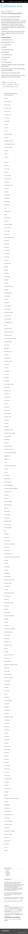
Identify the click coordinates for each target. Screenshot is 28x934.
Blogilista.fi (6, 850)
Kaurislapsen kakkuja (8, 322)
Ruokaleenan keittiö (8, 645)
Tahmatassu (6, 762)
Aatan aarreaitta (7, 104)
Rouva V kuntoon (7, 658)
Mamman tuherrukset (8, 501)
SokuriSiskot (6, 713)
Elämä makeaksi (7, 201)
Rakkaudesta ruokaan (8, 632)
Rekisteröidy (20, 1)
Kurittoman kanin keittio (8, 449)
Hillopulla (6, 270)
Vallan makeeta (7, 804)
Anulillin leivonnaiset (8, 134)
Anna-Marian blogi (7, 114)
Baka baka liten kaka (8, 147)
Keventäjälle (16, 84)
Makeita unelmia (7, 491)
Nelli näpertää (6, 573)
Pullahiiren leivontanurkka (9, 615)
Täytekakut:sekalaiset (12, 917)
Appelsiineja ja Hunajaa (8, 140)
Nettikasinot (11, 1)
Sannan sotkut (7, 671)
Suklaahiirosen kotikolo (8, 716)
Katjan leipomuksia (7, 351)
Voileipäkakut (19, 919)
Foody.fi (5, 847)
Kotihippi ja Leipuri (7, 416)
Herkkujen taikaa (7, 263)
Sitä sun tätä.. (7, 690)
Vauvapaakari (6, 808)
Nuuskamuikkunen (7, 576)
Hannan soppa (7, 230)
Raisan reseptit (7, 635)
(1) (7, 871)
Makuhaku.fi (6, 844)
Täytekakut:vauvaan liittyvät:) (8, 919)
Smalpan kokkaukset (8, 700)
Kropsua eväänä (7, 436)
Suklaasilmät (6, 736)
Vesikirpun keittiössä (8, 824)
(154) (8, 872)
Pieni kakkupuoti (7, 596)
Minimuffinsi (6, 534)
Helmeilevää (6, 240)
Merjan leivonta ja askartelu (9, 543)
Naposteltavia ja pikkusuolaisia (14, 911)
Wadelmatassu (7, 827)
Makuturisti (6, 508)
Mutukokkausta (7, 550)
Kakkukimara (6, 380)
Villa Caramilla (7, 817)
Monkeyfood (6, 537)
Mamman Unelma (7, 524)
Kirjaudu (25, 1)
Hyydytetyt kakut (16, 907)
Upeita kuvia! (15, 919)
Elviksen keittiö (7, 195)
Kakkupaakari (6, 371)
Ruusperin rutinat (7, 641)
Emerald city (6, 188)
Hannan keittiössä (7, 227)
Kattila (5, 325)
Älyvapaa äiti (6, 837)
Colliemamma (6, 182)
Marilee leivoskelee (7, 527)
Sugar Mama (6, 739)
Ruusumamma (7, 638)
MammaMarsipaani (7, 504)
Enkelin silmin (7, 204)
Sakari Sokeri (6, 667)
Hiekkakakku (6, 273)
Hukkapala (6, 279)
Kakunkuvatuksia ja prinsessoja (10, 338)
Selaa (16, 1)
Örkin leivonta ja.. (7, 840)
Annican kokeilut (7, 111)
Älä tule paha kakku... (8, 834)
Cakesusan (6, 157)
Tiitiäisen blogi (7, 769)
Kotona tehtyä (7, 410)
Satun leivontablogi (7, 674)
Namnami (6, 560)
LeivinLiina (6, 468)
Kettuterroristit (7, 439)
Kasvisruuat (19, 908)
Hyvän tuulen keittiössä (8, 286)
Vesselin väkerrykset (8, 821)
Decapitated (6, 185)
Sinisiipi (5, 693)
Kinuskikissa (6, 393)
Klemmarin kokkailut (8, 361)
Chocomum (6, 172)
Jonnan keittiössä (7, 315)
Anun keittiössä (7, 117)
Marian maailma (7, 511)
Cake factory (6, 165)
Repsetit (5, 648)
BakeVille (6, 150)
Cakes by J (6, 162)
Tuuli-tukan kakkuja (8, 778)
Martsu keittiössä (7, 514)
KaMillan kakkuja (7, 390)
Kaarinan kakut (7, 387)
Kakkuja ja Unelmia (8, 341)
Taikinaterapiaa (7, 749)
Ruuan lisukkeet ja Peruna (8, 86)
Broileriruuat (11, 907)
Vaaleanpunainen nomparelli (9, 831)
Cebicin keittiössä (7, 178)
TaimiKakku (6, 785)
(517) (8, 875)
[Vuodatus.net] (5, 930)
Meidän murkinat (7, 540)
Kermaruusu (6, 442)
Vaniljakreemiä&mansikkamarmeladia (11, 798)
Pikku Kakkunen (7, 612)
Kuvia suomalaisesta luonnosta (10, 452)
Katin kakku (6, 367)
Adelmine (6, 98)
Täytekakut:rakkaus (7, 915)
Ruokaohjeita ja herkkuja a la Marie (10, 664)
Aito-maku (6, 137)
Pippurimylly (6, 605)
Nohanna (6, 570)
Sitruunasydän (7, 684)
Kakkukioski (6, 420)
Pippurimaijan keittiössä (8, 602)
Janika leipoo (6, 302)
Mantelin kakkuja (7, 478)
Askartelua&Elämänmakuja (9, 144)
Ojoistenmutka (7, 586)
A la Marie (6, 127)
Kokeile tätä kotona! (8, 335)
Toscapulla (6, 791)
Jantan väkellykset (7, 305)
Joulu (8, 908)
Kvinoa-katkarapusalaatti (11, 13)
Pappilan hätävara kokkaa (9, 592)
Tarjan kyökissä (7, 765)
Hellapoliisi (6, 266)
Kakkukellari (6, 426)
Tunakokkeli (6, 782)
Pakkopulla (6, 589)
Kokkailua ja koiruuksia (8, 331)
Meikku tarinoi (7, 547)
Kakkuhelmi (6, 374)
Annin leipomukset (7, 108)
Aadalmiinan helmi (7, 101)
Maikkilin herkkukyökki (8, 485)
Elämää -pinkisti (7, 217)
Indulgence (6, 289)
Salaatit (16, 86)
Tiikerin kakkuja (7, 775)
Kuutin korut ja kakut (8, 446)
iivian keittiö (7, 400)
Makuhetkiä (6, 495)
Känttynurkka (6, 459)
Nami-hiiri (6, 563)
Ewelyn (5, 214)
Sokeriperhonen (7, 710)
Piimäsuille (6, 609)
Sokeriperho (6, 707)
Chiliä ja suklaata (7, 175)
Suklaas (6, 729)
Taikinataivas (6, 752)
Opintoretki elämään (8, 583)
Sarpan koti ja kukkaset (8, 677)
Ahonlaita (6, 124)
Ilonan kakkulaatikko (8, 292)
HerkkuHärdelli (7, 253)
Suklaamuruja (6, 723)
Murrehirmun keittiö (7, 553)
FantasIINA (6, 221)
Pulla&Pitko (6, 625)
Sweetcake (6, 742)
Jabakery (6, 299)
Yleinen (6, 920)
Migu (5, 530)
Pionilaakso (6, 599)
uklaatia (6, 733)
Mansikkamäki (7, 475)
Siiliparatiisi (6, 687)
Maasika (5, 472)
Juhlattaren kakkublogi (8, 312)
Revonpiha (6, 651)
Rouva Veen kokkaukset (8, 654)
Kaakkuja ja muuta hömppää (9, 433)
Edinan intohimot (7, 211)
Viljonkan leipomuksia (8, 814)
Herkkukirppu (6, 243)
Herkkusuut (6, 260)
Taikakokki (6, 755)
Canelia (5, 153)
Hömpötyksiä (21, 907)
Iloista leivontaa (7, 296)
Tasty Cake (6, 759)
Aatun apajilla (6, 121)
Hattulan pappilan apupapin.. (9, 237)
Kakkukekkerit (7, 348)
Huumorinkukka (7, 276)
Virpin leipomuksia (7, 811)
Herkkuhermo (6, 247)
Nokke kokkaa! (7, 566)
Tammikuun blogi (7, 746)
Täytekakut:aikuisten (9, 914)
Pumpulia (6, 622)
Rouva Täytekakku (7, 661)
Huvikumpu (6, 283)
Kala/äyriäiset (10, 84)
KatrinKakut (6, 354)
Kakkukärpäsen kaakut (8, 429)
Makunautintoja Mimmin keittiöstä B (11, 488)
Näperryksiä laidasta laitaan (9, 579)
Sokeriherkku (6, 703)
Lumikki (5, 462)
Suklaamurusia (7, 726)
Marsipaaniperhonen (8, 521)
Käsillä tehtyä (6, 455)
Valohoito (6, 801)
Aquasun (6, 131)
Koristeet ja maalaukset (8, 910)
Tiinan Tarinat (6, 772)
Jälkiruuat (10, 908)
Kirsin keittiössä (7, 397)
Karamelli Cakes (7, 358)
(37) (7, 869)
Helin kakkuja (6, 257)
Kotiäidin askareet (7, 413)
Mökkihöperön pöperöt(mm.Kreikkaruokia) (12, 557)
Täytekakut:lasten (19, 914)
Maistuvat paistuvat (8, 482)
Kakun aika (6, 423)
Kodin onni (6, 403)
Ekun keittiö (6, 191)
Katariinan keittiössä (8, 328)
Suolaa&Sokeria (7, 720)
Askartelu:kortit (6, 907)
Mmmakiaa (6, 498)
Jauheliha (5, 908)
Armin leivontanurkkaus (8, 95)
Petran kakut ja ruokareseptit (9, 628)
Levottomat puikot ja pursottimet (10, 465)
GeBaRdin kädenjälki (8, 224)
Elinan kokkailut (7, 198)
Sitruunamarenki (7, 680)
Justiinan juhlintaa (7, 318)
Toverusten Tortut (7, 788)
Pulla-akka (6, 618)
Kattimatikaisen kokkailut (9, 384)
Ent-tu (5, 208)
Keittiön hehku (7, 364)
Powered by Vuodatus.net (22, 932)
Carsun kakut (6, 168)
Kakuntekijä (6, 377)
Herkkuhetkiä (6, 250)
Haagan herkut (7, 234)
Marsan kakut (6, 517)
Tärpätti (5, 795)
